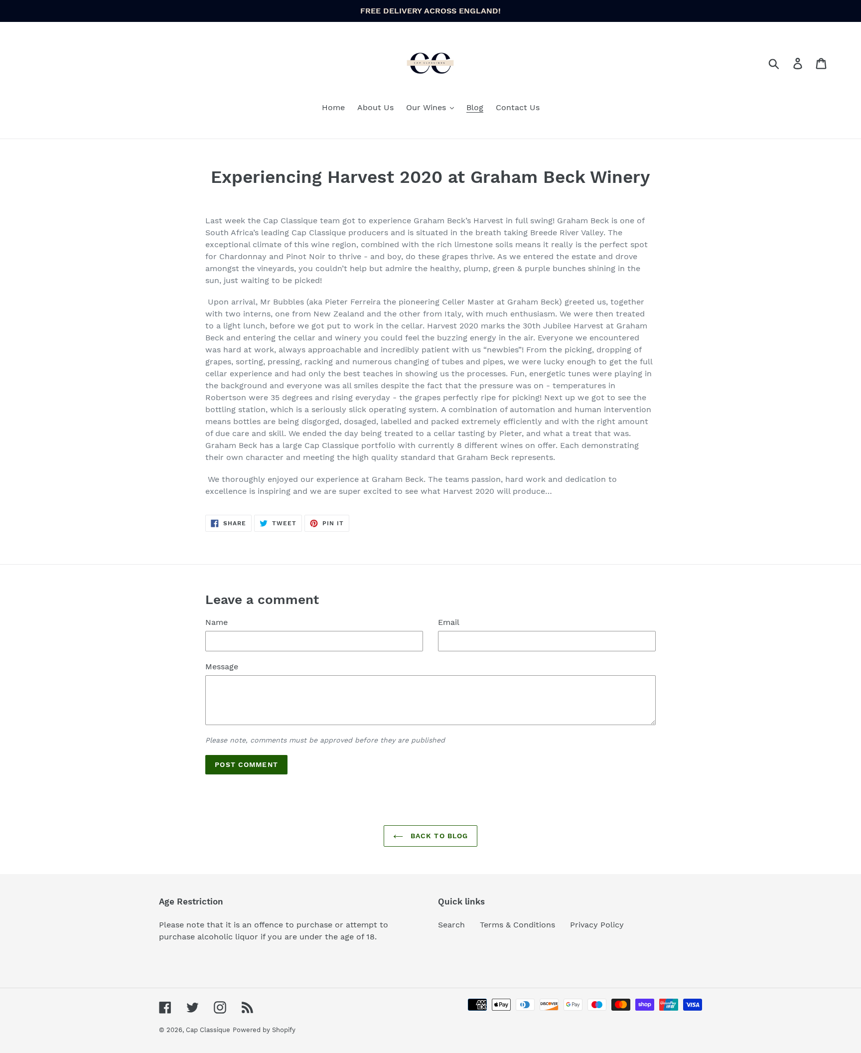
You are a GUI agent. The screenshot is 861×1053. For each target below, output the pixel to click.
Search (451, 924)
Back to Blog (438, 836)
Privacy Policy (597, 924)
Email (448, 622)
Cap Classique (208, 1030)
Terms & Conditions (517, 924)
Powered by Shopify (264, 1030)
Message (221, 666)
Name (216, 622)
